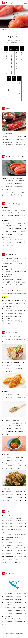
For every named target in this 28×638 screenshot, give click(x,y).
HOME (2, 29)
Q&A (8, 29)
